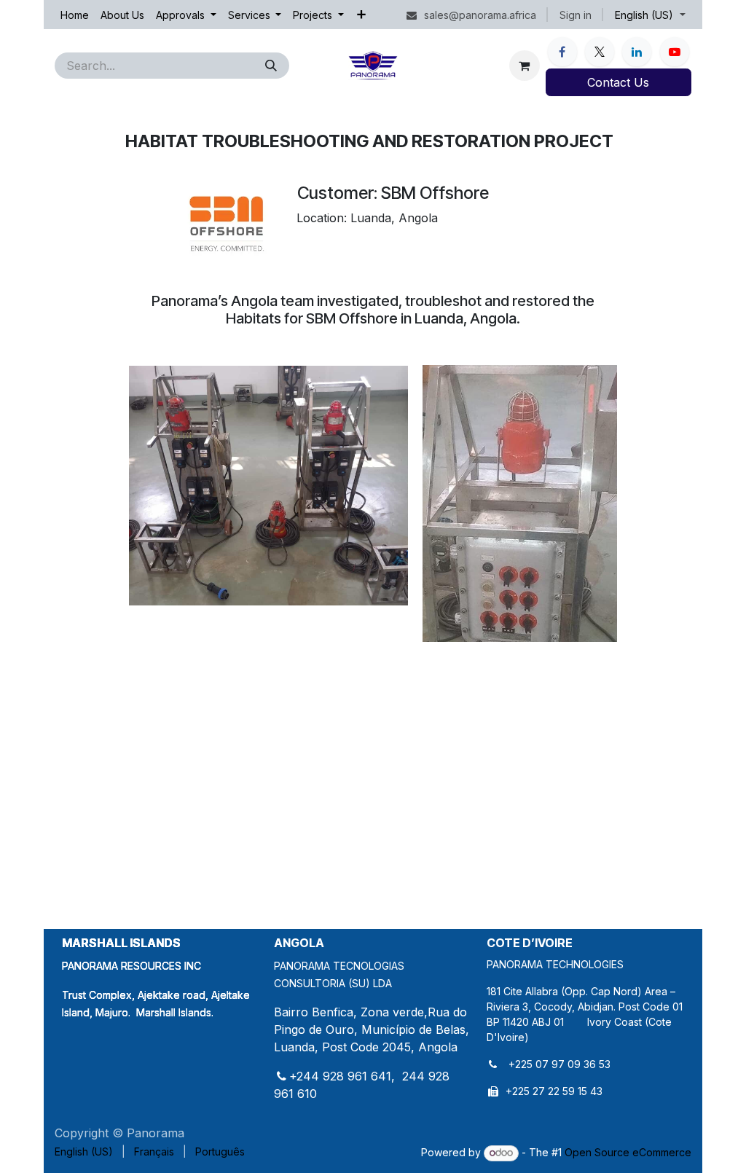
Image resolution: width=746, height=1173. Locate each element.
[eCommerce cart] (524, 65)
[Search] (271, 65)
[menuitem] (75, 14)
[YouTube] (674, 51)
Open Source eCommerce (628, 1152)
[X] (599, 51)
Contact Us (618, 82)
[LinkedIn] (636, 51)
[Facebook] (562, 51)
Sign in (576, 15)
